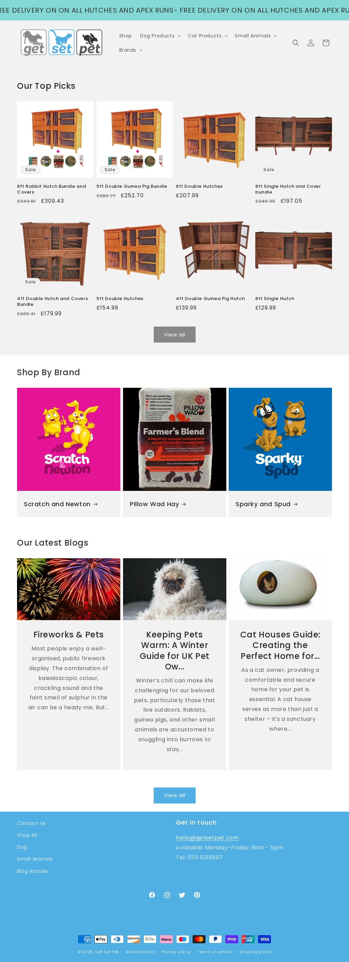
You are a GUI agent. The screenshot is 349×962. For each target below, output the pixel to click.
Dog (22, 847)
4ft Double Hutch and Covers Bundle (52, 302)
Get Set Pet (107, 952)
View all (174, 334)
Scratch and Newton (57, 504)
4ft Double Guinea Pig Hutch (210, 299)
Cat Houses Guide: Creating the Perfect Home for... (280, 646)
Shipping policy (255, 952)
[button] (160, 36)
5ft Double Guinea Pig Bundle (131, 186)
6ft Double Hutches (199, 186)
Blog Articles (32, 871)
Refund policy (140, 952)
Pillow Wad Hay (154, 504)
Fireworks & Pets (68, 635)
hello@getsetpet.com (207, 838)
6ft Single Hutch (274, 299)
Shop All (27, 835)
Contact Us (31, 823)
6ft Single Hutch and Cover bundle (288, 189)
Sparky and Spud (263, 504)
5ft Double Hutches (119, 299)
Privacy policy (176, 952)
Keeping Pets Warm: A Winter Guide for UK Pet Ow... (174, 651)
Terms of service (215, 952)
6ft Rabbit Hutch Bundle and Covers (51, 189)
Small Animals (35, 859)
